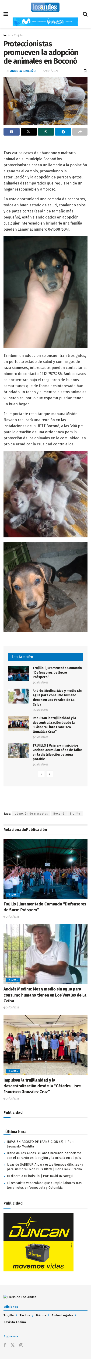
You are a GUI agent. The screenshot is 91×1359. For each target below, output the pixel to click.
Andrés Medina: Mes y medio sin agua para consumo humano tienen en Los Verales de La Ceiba (45, 995)
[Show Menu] (6, 14)
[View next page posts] (49, 774)
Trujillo (18, 35)
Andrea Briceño (23, 71)
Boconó (58, 813)
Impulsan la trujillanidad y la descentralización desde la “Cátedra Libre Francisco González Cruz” (42, 1086)
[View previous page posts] (41, 774)
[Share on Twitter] (29, 132)
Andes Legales (62, 1315)
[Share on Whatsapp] (46, 132)
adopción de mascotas (31, 813)
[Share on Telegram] (63, 132)
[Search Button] (85, 14)
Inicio (7, 35)
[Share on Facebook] (12, 132)
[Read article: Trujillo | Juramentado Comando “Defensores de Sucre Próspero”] (18, 673)
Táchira (25, 1315)
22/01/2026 (50, 71)
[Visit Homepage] (45, 7)
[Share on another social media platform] (80, 132)
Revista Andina (15, 1322)
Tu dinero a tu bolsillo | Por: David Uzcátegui (40, 1176)
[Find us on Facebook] (5, 1345)
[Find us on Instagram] (21, 1345)
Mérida (41, 1315)
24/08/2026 (41, 682)
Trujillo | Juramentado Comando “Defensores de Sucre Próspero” (57, 672)
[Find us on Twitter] (12, 1345)
